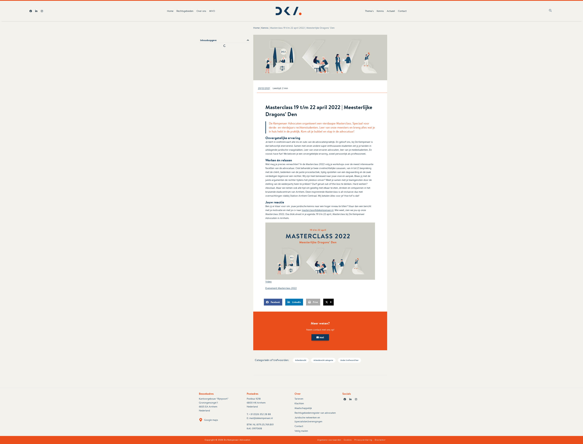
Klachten (299, 403)
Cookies (348, 440)
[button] (248, 40)
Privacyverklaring (363, 440)
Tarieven (299, 398)
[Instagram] (41, 11)
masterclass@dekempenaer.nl (317, 210)
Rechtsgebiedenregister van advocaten (315, 412)
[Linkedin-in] (36, 11)
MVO (212, 11)
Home (170, 11)
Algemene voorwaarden (329, 440)
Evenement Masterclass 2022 (281, 288)
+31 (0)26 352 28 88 (260, 414)
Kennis (380, 11)
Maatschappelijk (303, 408)
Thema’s (369, 11)
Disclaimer (380, 440)
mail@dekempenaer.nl (261, 418)
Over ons (201, 11)
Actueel (391, 11)
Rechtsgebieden (184, 11)
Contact (402, 11)
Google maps (211, 420)
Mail (321, 337)
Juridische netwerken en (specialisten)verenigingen (308, 419)
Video (268, 281)
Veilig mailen (301, 430)
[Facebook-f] (30, 11)
